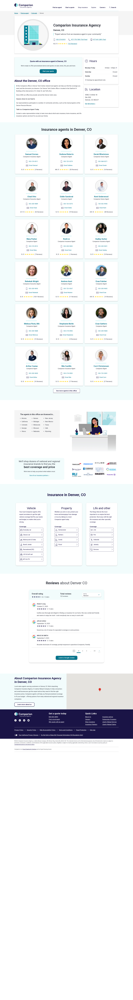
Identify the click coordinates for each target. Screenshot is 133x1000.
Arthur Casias (32, 366)
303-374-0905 (68, 331)
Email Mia (68, 377)
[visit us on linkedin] (20, 720)
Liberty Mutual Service (109, 722)
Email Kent (102, 208)
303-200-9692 (68, 246)
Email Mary (33, 250)
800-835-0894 (53, 717)
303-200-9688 (33, 331)
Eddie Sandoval (66, 197)
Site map (92, 730)
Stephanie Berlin (66, 324)
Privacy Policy (18, 730)
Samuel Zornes (31, 154)
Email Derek (103, 165)
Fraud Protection (81, 730)
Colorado (34, 13)
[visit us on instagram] (24, 720)
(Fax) (99, 39)
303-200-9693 (102, 288)
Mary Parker (32, 239)
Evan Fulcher (101, 281)
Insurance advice (107, 717)
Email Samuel (33, 165)
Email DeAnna (68, 165)
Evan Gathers (101, 324)
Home (16, 13)
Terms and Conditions (66, 730)
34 (94, 651)
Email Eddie (68, 208)
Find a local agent (54, 719)
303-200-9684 (102, 331)
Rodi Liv (66, 239)
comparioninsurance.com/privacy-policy (24, 744)
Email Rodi (68, 250)
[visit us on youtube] (28, 720)
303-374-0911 (33, 161)
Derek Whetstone (101, 154)
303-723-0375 (68, 204)
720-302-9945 (102, 204)
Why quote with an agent (56, 722)
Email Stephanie (68, 335)
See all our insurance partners (38, 475)
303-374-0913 (33, 246)
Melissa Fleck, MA (31, 324)
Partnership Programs (109, 719)
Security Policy (31, 730)
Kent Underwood (101, 197)
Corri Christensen (101, 366)
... (90, 651)
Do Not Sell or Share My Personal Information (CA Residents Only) (62, 735)
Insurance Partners (91, 724)
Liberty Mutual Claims (109, 724)
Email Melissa (33, 335)
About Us (88, 717)
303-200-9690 (33, 373)
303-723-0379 (68, 161)
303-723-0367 (68, 288)
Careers (102, 7)
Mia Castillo (66, 366)
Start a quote (69, 7)
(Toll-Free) (79, 39)
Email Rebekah (33, 292)
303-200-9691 (102, 246)
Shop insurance (83, 7)
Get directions (90, 104)
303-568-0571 (102, 161)
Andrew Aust (66, 281)
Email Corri (102, 377)
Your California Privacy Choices (28, 735)
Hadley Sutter (101, 239)
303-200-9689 (33, 204)
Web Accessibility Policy (47, 730)
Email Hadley (103, 250)
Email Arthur (33, 377)
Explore (93, 7)
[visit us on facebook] (15, 720)
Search (113, 7)
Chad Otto (31, 197)
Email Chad (33, 208)
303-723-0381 (102, 373)
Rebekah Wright (32, 281)
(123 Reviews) (72, 44)
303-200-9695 (33, 288)
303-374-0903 (68, 373)
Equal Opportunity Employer (29, 749)
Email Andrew (68, 292)
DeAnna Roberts (66, 154)
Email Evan (102, 292)
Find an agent (57, 7)
